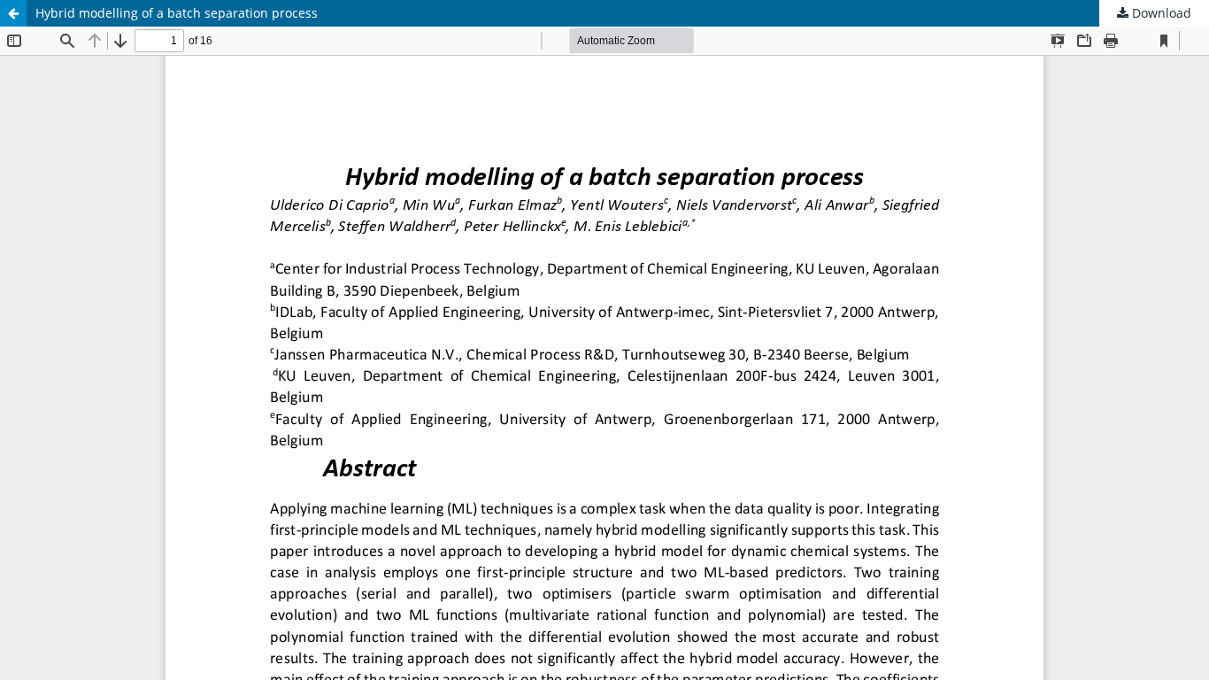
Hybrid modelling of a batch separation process (176, 12)
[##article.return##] (13, 13)
